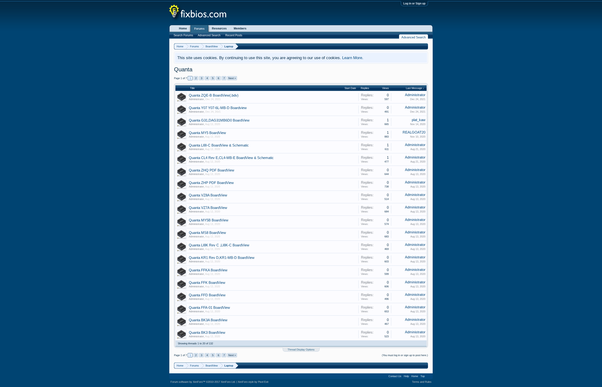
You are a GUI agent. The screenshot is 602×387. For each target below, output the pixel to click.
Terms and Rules (422, 381)
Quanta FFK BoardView (207, 283)
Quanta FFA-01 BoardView (209, 308)
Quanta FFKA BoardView (208, 270)
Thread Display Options (301, 349)
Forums (199, 28)
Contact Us (394, 376)
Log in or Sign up (414, 3)
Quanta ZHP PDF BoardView (211, 183)
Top (422, 376)
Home (183, 28)
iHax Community (301, 374)
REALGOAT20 (414, 132)
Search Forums (183, 35)
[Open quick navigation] (425, 46)
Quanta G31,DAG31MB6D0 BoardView (219, 120)
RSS (428, 376)
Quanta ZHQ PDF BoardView (211, 170)
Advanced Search (209, 35)
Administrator (196, 99)
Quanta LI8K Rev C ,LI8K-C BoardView (219, 245)
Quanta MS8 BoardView (207, 233)
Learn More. (352, 57)
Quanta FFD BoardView (207, 295)
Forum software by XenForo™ (203, 381)
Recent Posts (233, 35)
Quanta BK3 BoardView (207, 332)
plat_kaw (418, 120)
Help (406, 376)
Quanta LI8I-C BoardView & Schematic (219, 145)
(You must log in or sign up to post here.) (405, 355)
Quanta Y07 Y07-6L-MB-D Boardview (218, 108)
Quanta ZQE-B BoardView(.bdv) (213, 95)
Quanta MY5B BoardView (208, 220)
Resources (219, 28)
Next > (232, 78)
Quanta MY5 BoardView (207, 133)
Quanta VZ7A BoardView (208, 208)
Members (240, 28)
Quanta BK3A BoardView (208, 320)
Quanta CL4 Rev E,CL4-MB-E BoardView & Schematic (231, 158)
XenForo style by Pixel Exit (253, 381)
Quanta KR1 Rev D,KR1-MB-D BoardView (221, 258)
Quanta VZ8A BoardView (208, 195)
